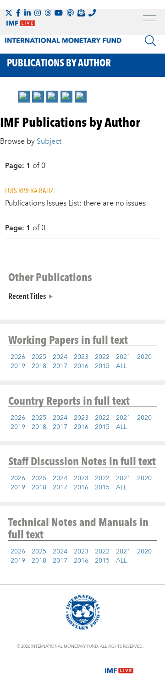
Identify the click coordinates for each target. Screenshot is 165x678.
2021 (123, 357)
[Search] (150, 40)
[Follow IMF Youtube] (59, 12)
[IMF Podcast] (70, 12)
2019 (18, 366)
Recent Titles (27, 296)
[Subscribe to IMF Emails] (81, 12)
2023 (81, 357)
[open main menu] (149, 19)
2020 (144, 357)
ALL (121, 366)
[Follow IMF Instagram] (37, 12)
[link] (24, 97)
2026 (18, 357)
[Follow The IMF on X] (8, 12)
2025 (39, 357)
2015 (102, 366)
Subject (49, 141)
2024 (60, 357)
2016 (81, 366)
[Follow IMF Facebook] (18, 12)
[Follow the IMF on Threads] (47, 12)
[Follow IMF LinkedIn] (27, 12)
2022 (102, 357)
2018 (39, 366)
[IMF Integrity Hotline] (92, 12)
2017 (60, 366)
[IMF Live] (119, 665)
